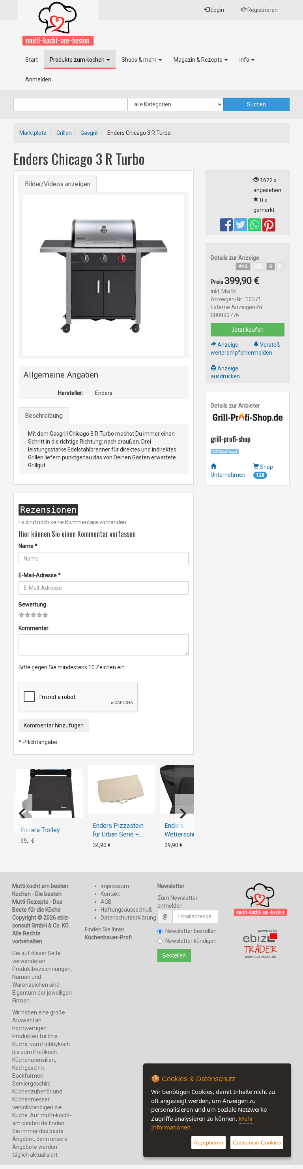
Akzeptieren (208, 1142)
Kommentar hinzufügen (54, 725)
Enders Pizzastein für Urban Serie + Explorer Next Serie (119, 834)
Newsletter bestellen (191, 931)
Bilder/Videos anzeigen (57, 184)
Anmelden (38, 79)
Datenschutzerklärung (128, 917)
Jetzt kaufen (247, 330)
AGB (106, 902)
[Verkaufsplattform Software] (260, 944)
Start (31, 60)
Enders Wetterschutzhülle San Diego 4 (190, 834)
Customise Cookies (257, 1142)
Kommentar (34, 628)
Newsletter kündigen (191, 941)
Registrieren (262, 10)
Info (245, 60)
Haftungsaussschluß (126, 909)
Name (28, 546)
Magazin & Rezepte (199, 60)
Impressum (115, 886)
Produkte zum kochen (78, 60)
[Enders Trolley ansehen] (49, 793)
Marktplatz (33, 133)
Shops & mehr (140, 60)
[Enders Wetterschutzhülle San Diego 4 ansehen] (193, 789)
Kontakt (110, 894)
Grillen (64, 133)
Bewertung (32, 604)
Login (216, 10)
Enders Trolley (40, 830)
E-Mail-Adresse (40, 575)
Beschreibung (44, 415)
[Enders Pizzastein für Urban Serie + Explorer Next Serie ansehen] (121, 789)
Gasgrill (89, 133)
